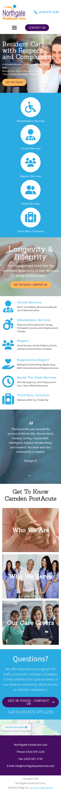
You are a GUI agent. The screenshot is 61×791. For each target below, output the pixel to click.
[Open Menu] (14, 27)
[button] (29, 475)
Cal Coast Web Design (41, 788)
